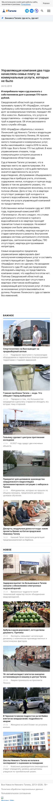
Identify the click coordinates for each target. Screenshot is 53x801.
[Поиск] (42, 10)
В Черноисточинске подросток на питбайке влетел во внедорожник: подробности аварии (25, 718)
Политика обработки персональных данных (22, 789)
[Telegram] (27, 11)
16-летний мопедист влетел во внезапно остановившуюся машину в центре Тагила (24, 675)
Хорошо (46, 3)
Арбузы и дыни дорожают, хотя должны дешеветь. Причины (23, 631)
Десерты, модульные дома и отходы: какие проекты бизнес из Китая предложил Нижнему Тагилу (25, 531)
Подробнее (26, 4)
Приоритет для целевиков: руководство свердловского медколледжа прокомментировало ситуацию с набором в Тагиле (25, 483)
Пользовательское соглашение (16, 793)
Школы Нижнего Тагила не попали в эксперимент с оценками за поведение (23, 761)
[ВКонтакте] (32, 11)
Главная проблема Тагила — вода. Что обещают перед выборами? (22, 394)
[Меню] (49, 11)
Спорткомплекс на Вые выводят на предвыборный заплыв (21, 350)
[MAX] (36, 11)
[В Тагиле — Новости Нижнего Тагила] (12, 10)
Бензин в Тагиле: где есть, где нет (22, 18)
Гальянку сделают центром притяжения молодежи (23, 438)
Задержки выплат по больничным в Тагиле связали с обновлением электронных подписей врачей (25, 586)
